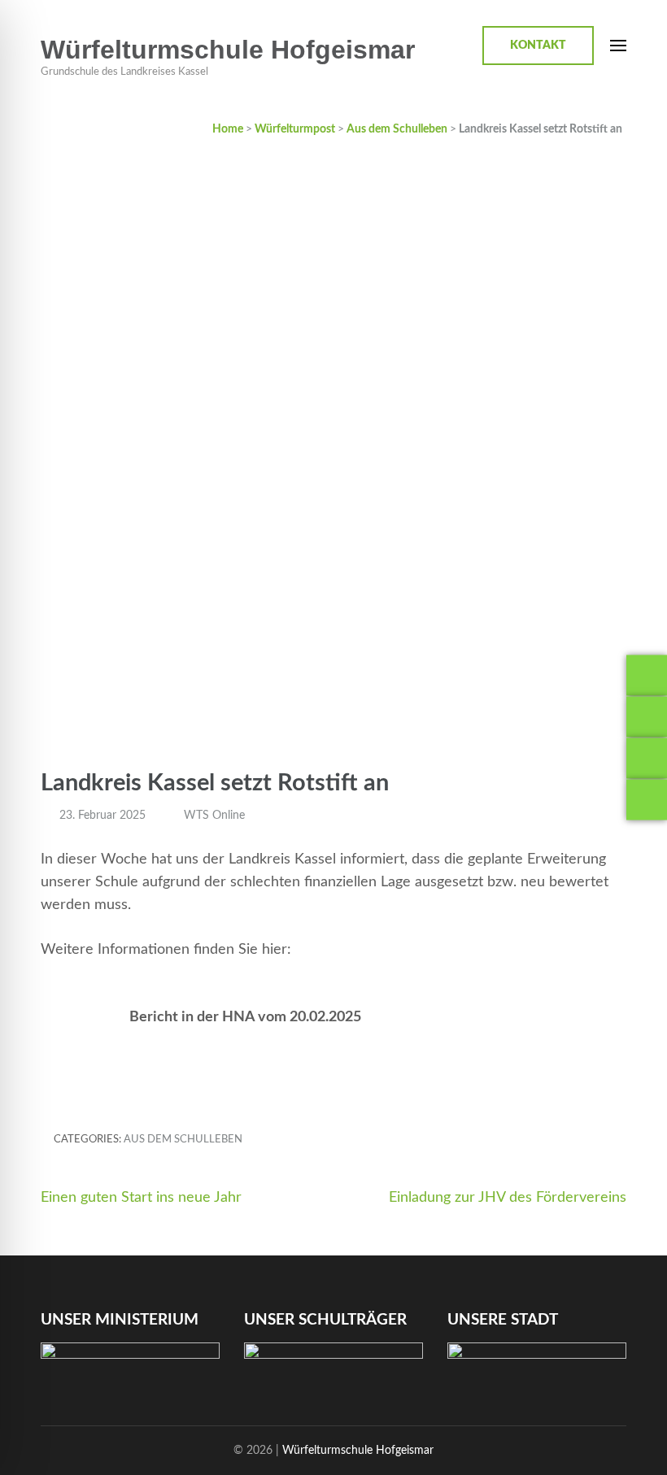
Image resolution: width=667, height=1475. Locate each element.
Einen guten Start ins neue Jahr (141, 1197)
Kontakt (538, 45)
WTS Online (214, 815)
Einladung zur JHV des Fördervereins (507, 1197)
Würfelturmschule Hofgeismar (228, 49)
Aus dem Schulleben (183, 1139)
